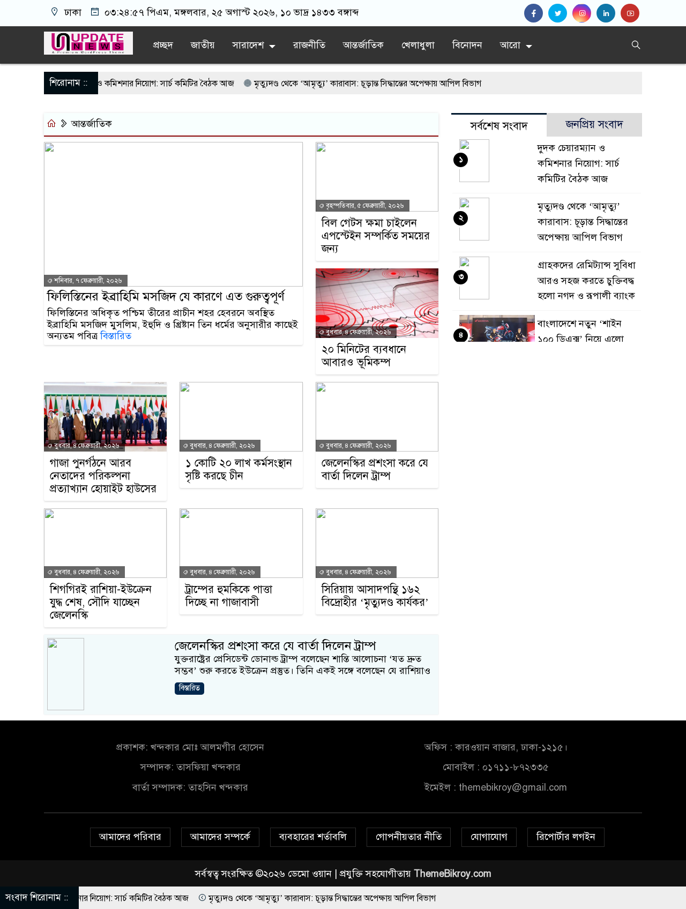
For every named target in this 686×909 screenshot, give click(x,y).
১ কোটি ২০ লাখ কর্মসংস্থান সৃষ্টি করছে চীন (238, 470)
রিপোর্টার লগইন (565, 837)
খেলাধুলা (418, 45)
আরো (510, 45)
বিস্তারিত (115, 336)
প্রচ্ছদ (163, 45)
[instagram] (584, 13)
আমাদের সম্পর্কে (220, 837)
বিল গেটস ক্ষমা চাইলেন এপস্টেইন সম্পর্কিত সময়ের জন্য (376, 236)
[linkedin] (608, 13)
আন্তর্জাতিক (363, 45)
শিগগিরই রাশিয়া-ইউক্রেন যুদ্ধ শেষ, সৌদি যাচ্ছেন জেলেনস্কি (101, 602)
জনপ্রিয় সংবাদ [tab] (594, 124)
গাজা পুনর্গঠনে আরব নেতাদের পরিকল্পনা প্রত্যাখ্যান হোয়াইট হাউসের (103, 476)
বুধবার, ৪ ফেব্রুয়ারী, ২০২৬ (357, 332)
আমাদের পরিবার (130, 837)
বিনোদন (467, 45)
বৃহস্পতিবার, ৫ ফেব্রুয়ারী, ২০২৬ (364, 205)
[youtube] (631, 13)
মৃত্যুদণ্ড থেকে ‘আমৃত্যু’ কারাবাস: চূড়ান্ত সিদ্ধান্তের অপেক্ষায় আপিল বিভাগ (336, 83)
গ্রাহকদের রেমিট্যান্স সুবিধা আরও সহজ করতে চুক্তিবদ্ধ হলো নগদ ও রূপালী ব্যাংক (587, 280)
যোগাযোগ (489, 837)
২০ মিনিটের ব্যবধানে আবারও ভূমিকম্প (364, 356)
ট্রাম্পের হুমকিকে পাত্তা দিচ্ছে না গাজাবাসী (228, 596)
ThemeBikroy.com (452, 874)
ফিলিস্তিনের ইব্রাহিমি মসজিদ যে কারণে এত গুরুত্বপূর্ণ (166, 296)
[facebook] (536, 13)
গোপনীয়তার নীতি (409, 837)
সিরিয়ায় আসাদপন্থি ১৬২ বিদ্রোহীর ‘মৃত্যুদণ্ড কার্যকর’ (375, 596)
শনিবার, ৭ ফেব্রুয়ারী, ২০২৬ (87, 280)
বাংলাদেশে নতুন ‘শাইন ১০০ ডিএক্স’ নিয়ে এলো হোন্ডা (581, 339)
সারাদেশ (248, 45)
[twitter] (560, 13)
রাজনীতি (309, 45)
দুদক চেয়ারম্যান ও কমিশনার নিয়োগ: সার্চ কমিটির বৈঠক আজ (107, 83)
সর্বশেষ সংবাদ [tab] (499, 126)
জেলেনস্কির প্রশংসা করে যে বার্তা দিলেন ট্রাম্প (375, 470)
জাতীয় (203, 45)
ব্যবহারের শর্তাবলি (313, 837)
